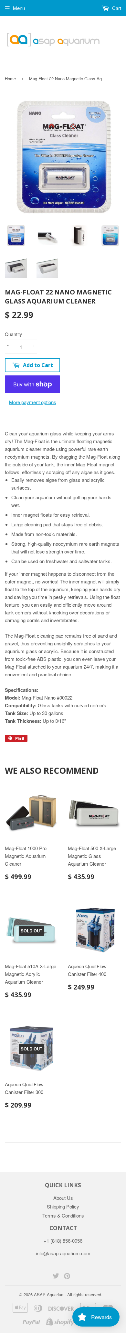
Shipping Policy (63, 1206)
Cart (116, 8)
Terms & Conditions (63, 1215)
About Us (63, 1197)
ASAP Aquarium (49, 1294)
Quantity (13, 334)
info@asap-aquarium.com (63, 1253)
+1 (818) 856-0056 (63, 1240)
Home (10, 78)
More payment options (32, 402)
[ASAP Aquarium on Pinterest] (67, 1276)
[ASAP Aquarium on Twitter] (56, 1276)
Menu (19, 8)
